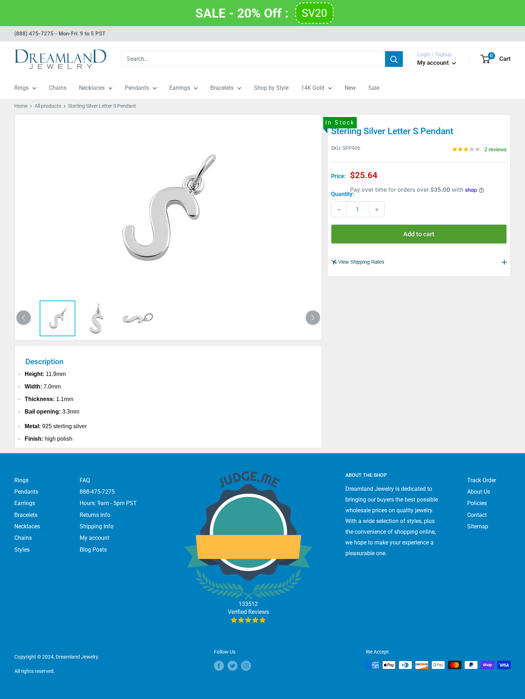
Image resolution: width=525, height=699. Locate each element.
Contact (477, 515)
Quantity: (342, 194)
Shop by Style (271, 87)
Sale (373, 87)
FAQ (85, 480)
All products (48, 106)
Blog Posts (93, 549)
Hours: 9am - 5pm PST (108, 503)
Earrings (179, 87)
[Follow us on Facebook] (219, 666)
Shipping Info (97, 526)
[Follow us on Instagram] (246, 666)
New (350, 87)
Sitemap (477, 526)
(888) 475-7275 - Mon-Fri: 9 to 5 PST (59, 33)
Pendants (137, 87)
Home (21, 106)
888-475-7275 (97, 491)
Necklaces (92, 87)
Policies (477, 503)
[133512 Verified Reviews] (248, 620)
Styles (22, 549)
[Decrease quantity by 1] (338, 209)
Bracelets (222, 87)
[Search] (394, 59)
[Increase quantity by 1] (376, 209)
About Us (478, 491)
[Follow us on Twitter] (233, 666)
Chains (57, 87)
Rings (21, 87)
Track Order (481, 480)
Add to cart (418, 234)
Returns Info (95, 515)
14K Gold (312, 87)
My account (433, 62)
